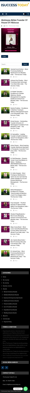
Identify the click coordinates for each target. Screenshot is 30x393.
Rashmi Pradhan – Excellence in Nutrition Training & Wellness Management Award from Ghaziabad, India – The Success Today (19, 111)
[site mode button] (24, 14)
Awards (5, 289)
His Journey (6, 283)
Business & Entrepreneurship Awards (13, 298)
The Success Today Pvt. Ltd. (10, 377)
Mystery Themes (24, 391)
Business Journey (7, 286)
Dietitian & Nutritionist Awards (11, 294)
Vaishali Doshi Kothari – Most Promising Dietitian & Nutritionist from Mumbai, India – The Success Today (19, 71)
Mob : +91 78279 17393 (9, 380)
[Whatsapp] (25, 389)
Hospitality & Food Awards (10, 309)
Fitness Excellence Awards (10, 303)
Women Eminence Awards (10, 291)
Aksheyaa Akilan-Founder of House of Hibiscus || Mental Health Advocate (5, 56)
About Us (5, 315)
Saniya (15, 76)
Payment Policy (8, 321)
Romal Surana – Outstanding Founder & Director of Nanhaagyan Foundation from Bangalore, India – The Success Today (19, 124)
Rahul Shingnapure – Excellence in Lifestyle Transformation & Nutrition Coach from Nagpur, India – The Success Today (19, 193)
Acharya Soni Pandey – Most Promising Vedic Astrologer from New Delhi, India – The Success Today (19, 83)
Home (4, 277)
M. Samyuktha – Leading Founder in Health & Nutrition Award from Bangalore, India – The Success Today (20, 136)
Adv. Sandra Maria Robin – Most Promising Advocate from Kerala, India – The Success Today (18, 242)
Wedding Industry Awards (10, 313)
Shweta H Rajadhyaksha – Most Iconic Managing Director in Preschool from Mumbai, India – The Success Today (19, 217)
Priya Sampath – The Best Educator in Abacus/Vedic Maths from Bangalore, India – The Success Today (20, 205)
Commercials (6, 318)
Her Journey (6, 280)
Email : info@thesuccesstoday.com (11, 384)
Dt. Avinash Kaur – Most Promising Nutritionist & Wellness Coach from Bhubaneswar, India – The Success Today (18, 254)
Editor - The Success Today (12, 25)
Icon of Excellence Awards (10, 306)
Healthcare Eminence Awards (11, 300)
